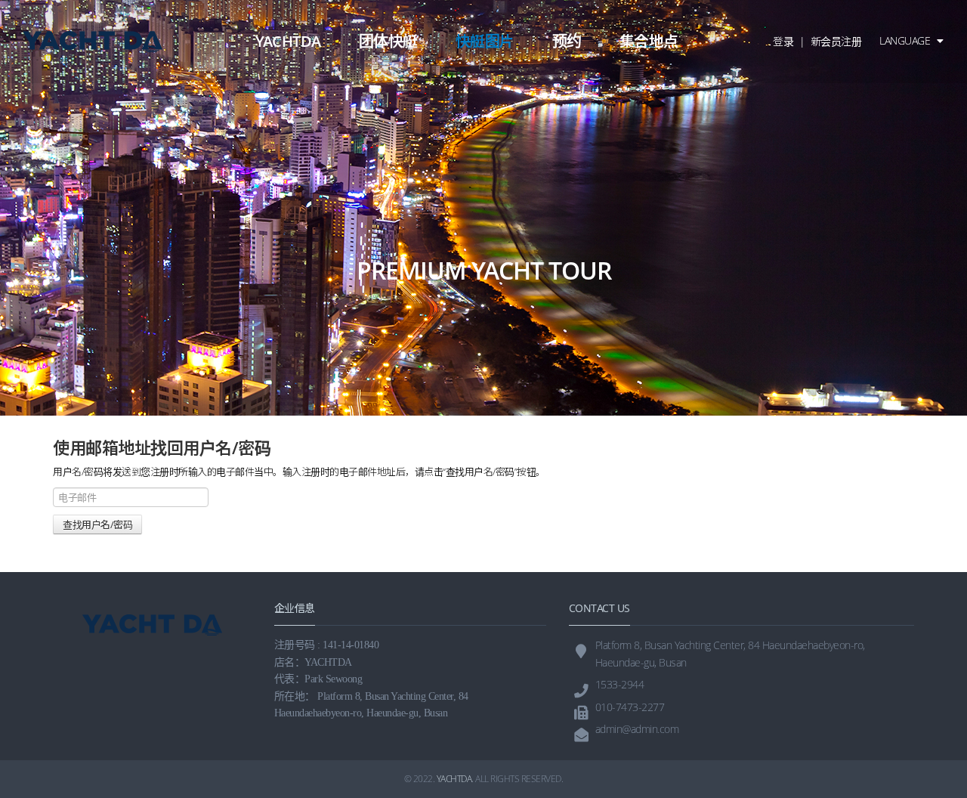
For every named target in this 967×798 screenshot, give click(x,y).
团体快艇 (388, 41)
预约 (567, 41)
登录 (783, 41)
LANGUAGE (906, 40)
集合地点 (648, 41)
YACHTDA (288, 41)
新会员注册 (836, 41)
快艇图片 (485, 41)
